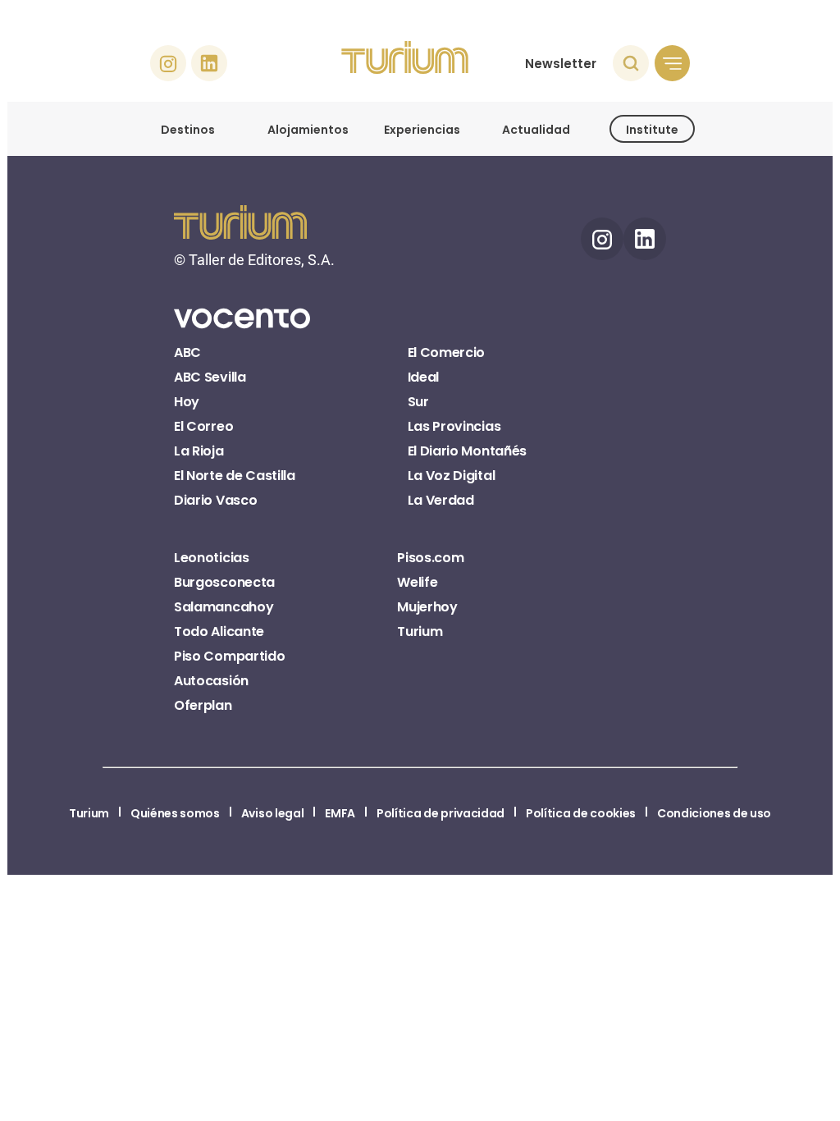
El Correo (203, 426)
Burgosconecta (224, 582)
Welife (417, 582)
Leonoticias (211, 557)
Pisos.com (430, 557)
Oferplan (202, 705)
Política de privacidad (440, 813)
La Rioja (198, 451)
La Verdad (441, 500)
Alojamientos (308, 129)
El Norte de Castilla (234, 475)
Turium (419, 631)
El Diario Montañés (467, 451)
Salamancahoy (223, 606)
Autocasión (211, 680)
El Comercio (446, 352)
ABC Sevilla (209, 377)
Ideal (423, 377)
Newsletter (560, 63)
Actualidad (536, 129)
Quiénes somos (175, 813)
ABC (187, 352)
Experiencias (422, 129)
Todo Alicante (219, 631)
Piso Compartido (229, 656)
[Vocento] (242, 327)
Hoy (186, 401)
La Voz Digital (451, 475)
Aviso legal (272, 813)
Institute (652, 129)
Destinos (188, 129)
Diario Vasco (215, 500)
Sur (418, 401)
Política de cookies (581, 813)
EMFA (340, 813)
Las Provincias (454, 426)
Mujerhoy (427, 606)
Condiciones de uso (714, 813)
